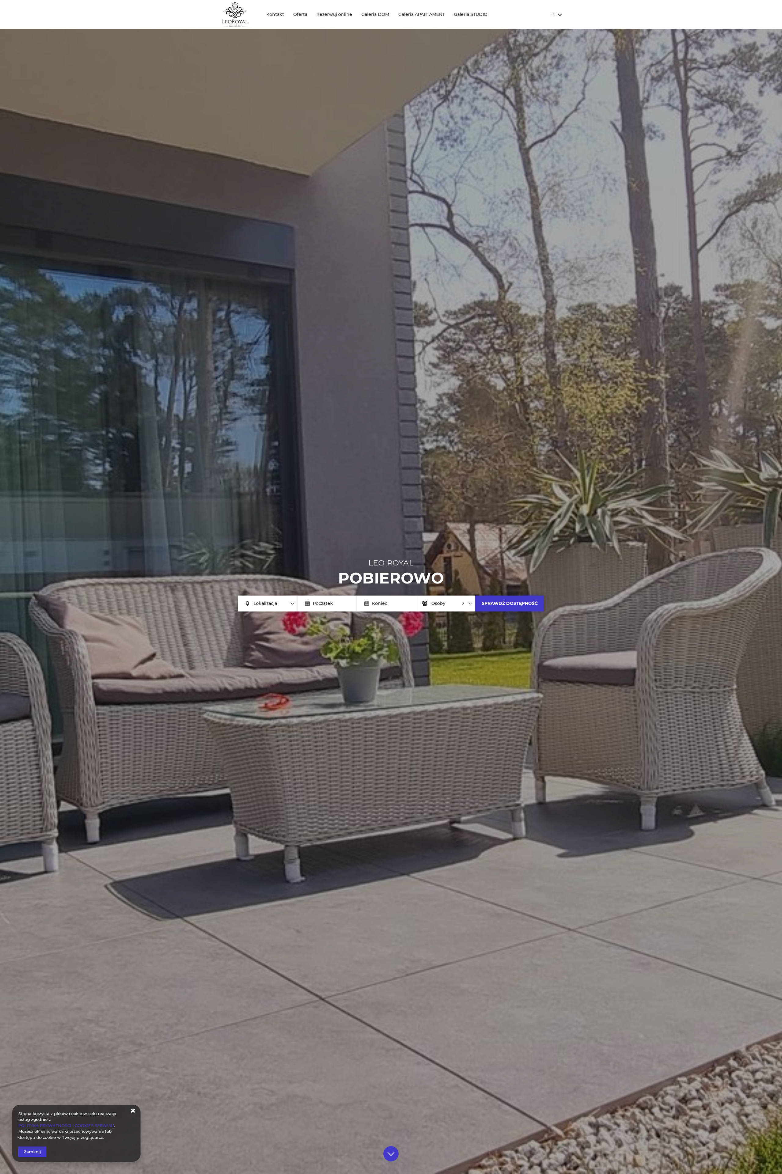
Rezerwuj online (334, 14)
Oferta (300, 14)
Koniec (379, 603)
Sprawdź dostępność (510, 603)
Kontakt (275, 14)
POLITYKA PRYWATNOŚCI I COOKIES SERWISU (66, 1125)
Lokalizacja (265, 603)
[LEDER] (237, 14)
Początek (323, 603)
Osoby (438, 603)
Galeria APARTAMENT (421, 14)
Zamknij (32, 1151)
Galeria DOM (375, 14)
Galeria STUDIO (471, 14)
